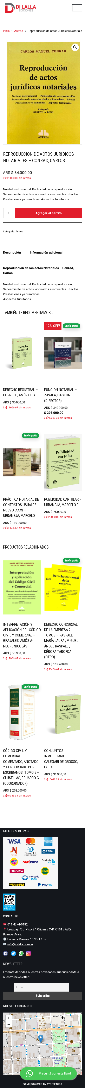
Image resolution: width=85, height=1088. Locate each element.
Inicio (6, 31)
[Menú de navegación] (77, 7)
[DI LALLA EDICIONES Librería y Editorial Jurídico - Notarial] (24, 8)
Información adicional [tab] (46, 252)
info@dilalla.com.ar (20, 944)
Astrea (18, 31)
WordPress (54, 1084)
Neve (26, 1084)
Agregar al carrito (48, 213)
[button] (75, 47)
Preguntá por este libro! (55, 1073)
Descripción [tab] (12, 252)
